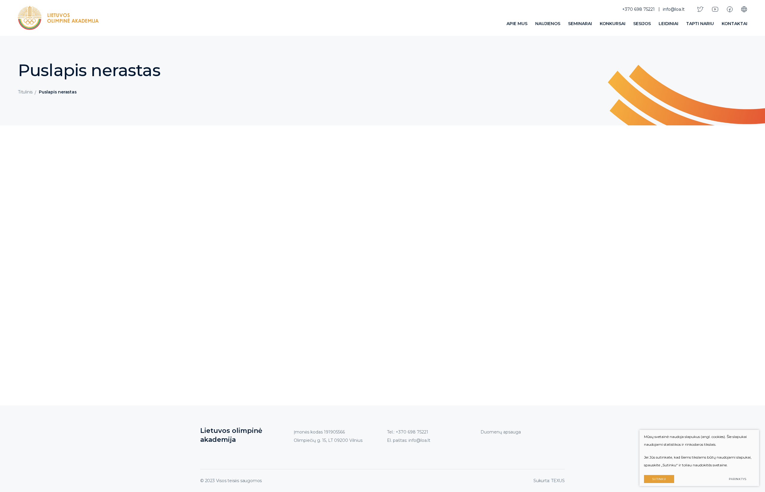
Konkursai (612, 23)
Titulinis (25, 92)
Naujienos (547, 23)
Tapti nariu (700, 23)
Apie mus (517, 23)
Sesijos (642, 23)
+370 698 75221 (638, 9)
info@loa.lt (674, 9)
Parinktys (737, 479)
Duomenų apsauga (501, 432)
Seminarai (580, 23)
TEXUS (558, 480)
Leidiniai (668, 23)
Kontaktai (734, 23)
